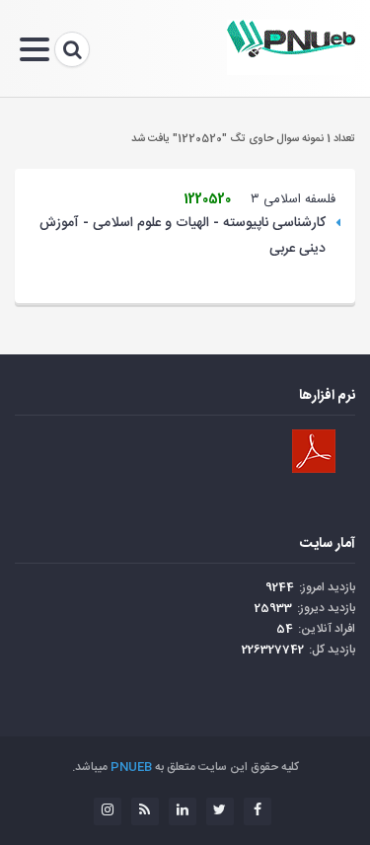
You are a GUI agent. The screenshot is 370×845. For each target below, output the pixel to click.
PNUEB (131, 767)
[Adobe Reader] (313, 451)
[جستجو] (72, 49)
